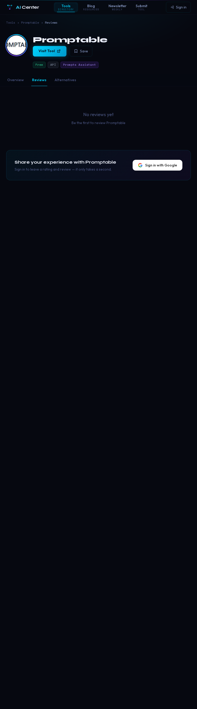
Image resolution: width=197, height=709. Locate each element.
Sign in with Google (161, 165)
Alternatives (65, 80)
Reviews (39, 80)
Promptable (30, 23)
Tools (10, 23)
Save (84, 51)
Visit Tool (46, 51)
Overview (15, 80)
